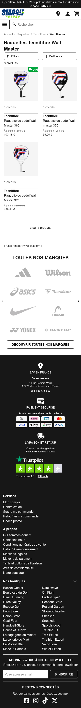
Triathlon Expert (53, 639)
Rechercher (25, 24)
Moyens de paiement (17, 558)
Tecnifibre (39, 34)
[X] (55, 701)
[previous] (3, 301)
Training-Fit (50, 630)
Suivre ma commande (18, 511)
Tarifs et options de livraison (22, 563)
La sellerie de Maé (16, 639)
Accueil (8, 34)
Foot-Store (10, 611)
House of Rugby (14, 630)
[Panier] (77, 14)
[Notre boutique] (58, 14)
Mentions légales (15, 554)
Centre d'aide (12, 507)
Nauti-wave (50, 587)
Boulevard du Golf (15, 592)
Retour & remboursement (20, 549)
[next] (78, 301)
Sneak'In (48, 616)
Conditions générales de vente (24, 544)
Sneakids (48, 620)
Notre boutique (13, 572)
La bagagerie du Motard (19, 634)
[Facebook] (26, 701)
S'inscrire (64, 674)
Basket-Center (13, 587)
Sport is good (51, 625)
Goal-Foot (10, 620)
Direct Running (13, 597)
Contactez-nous (40, 378)
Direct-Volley (12, 601)
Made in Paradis (14, 649)
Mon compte (11, 502)
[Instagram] (36, 701)
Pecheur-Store (52, 601)
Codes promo (12, 521)
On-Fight (48, 592)
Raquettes (23, 34)
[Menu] (4, 24)
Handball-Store (13, 625)
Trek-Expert (50, 634)
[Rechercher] (14, 24)
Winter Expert (51, 649)
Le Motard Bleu (13, 644)
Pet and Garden (53, 606)
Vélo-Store (49, 644)
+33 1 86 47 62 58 (40, 390)
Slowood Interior (53, 611)
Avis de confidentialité (18, 568)
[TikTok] (45, 701)
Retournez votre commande (40, 451)
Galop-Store (11, 616)
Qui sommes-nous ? (17, 535)
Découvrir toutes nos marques (40, 344)
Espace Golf (11, 606)
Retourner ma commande (21, 516)
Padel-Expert (51, 597)
